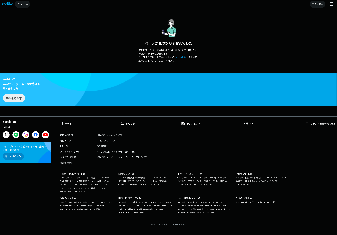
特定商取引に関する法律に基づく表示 (116, 151)
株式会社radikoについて (109, 135)
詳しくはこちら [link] (13, 156)
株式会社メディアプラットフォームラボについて (122, 157)
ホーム (24, 4)
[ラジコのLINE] (15, 135)
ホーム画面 (180, 57)
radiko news (66, 162)
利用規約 (64, 146)
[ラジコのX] (6, 135)
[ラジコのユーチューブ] (45, 135)
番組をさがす (14, 98)
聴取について (67, 135)
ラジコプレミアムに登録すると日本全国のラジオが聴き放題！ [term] (25, 148)
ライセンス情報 (68, 157)
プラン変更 (317, 4)
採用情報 (102, 146)
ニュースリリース (106, 140)
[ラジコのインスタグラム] (25, 134)
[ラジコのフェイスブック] (35, 135)
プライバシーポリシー (71, 151)
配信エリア (65, 140)
